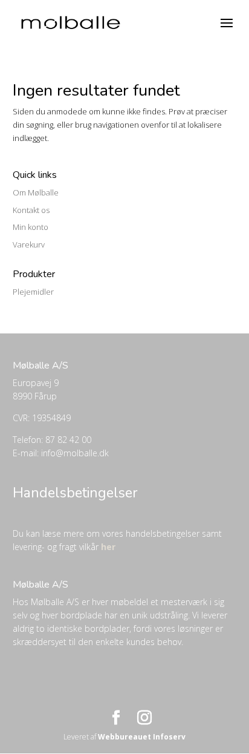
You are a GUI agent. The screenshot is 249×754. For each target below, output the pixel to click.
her (108, 546)
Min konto (30, 226)
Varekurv (29, 244)
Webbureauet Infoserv (142, 737)
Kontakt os (31, 210)
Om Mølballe (36, 192)
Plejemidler (33, 291)
